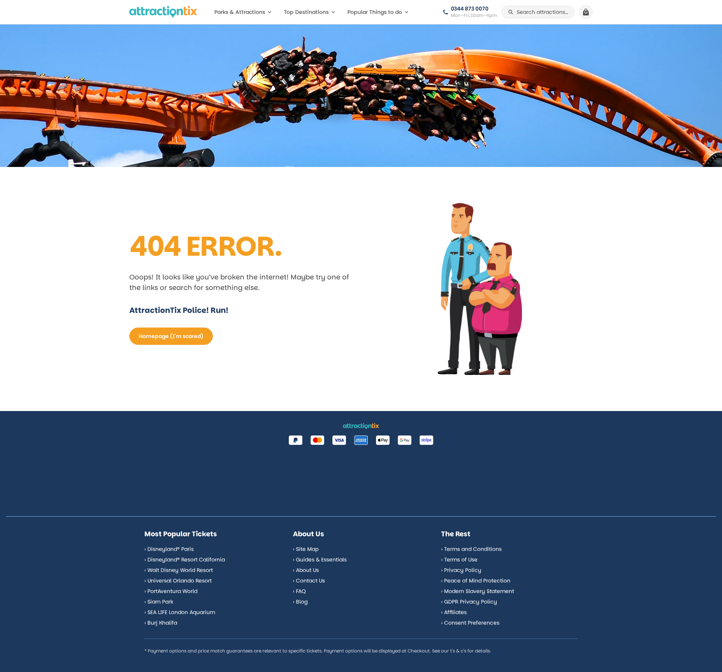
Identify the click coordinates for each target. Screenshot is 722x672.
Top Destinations (306, 12)
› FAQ (299, 591)
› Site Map (306, 549)
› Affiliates (454, 612)
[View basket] (586, 12)
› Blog (300, 601)
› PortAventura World (170, 591)
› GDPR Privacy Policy (469, 601)
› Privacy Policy (461, 570)
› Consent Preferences (470, 622)
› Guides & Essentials (320, 559)
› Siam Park (158, 601)
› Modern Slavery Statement (477, 591)
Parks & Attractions (239, 12)
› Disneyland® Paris (169, 549)
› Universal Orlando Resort (178, 580)
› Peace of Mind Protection (475, 580)
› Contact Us (309, 580)
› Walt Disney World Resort (178, 570)
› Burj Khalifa (160, 622)
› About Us (306, 570)
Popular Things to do (374, 12)
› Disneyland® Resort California (184, 559)
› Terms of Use (459, 559)
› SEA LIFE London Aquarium (179, 612)
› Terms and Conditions (471, 549)
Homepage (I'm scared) (171, 336)
